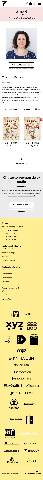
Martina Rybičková (11, 146)
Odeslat (21, 212)
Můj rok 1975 (10, 143)
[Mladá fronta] (10, 433)
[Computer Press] (34, 339)
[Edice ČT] (29, 393)
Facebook (9, 295)
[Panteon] (14, 404)
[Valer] (29, 419)
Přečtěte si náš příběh (8, 260)
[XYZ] (14, 326)
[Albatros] (15, 314)
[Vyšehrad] (21, 365)
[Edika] (15, 393)
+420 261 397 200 (12, 230)
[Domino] (21, 339)
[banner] (4, 3)
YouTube (9, 299)
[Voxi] (9, 339)
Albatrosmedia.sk (7, 277)
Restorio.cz (5, 281)
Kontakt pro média (7, 249)
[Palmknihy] (28, 404)
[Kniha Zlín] (21, 358)
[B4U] (21, 378)
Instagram (9, 291)
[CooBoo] (32, 326)
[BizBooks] (21, 372)
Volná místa (5, 256)
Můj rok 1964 (32, 143)
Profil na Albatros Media (21, 65)
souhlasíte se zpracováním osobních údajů (21, 196)
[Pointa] (16, 419)
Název (23, 109)
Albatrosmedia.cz (7, 274)
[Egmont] (29, 433)
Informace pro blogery (9, 253)
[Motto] (28, 314)
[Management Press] (21, 351)
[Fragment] (13, 385)
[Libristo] (29, 460)
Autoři (16, 18)
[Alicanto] (32, 385)
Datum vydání (7, 109)
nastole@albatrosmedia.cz (14, 226)
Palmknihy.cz (6, 270)
